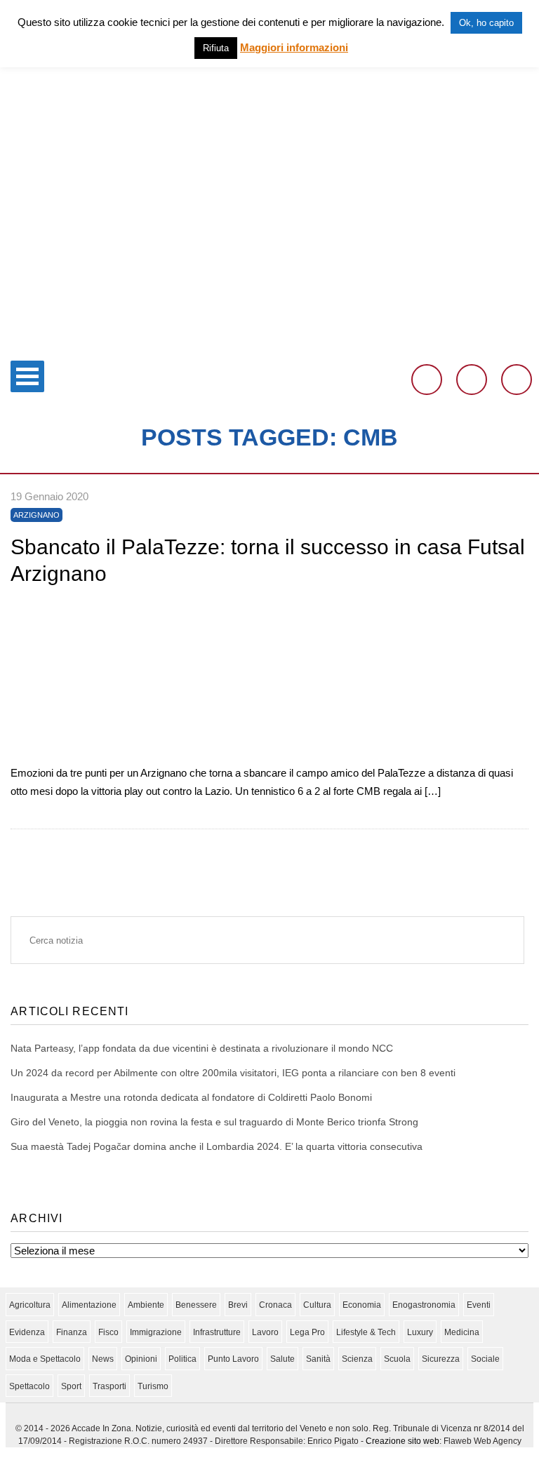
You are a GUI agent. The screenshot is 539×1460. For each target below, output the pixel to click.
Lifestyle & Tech (366, 1332)
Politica (182, 1359)
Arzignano (36, 515)
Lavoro (265, 1332)
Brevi (238, 1305)
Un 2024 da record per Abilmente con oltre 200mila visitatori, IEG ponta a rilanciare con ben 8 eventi (233, 1072)
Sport (71, 1386)
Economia (361, 1305)
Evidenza (27, 1332)
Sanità (318, 1359)
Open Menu (27, 376)
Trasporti (109, 1386)
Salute (282, 1359)
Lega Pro (307, 1332)
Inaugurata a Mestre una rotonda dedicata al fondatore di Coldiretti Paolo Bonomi (191, 1097)
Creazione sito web (402, 1441)
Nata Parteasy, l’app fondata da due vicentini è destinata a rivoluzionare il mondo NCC (202, 1048)
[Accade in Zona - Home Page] (269, 345)
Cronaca (275, 1305)
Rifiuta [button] (216, 48)
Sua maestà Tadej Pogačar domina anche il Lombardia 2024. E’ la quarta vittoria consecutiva (216, 1146)
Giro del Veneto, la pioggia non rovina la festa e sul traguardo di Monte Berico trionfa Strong (214, 1121)
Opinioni (141, 1359)
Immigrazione (156, 1332)
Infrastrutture (217, 1332)
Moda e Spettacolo (45, 1359)
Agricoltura (30, 1305)
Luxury (420, 1332)
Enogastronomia (423, 1305)
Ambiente (146, 1305)
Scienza (357, 1359)
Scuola (397, 1359)
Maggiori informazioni (294, 47)
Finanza (71, 1332)
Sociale (485, 1359)
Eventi (479, 1305)
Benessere (196, 1305)
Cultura (317, 1305)
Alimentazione (89, 1305)
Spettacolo (29, 1386)
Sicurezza (441, 1359)
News (103, 1359)
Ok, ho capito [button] (486, 23)
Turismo (153, 1386)
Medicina (461, 1332)
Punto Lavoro (233, 1359)
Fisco (108, 1332)
